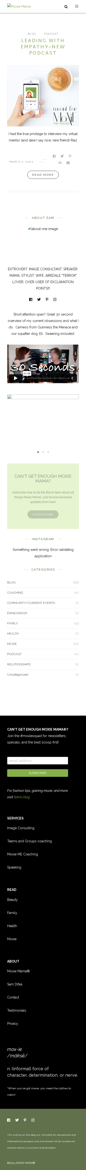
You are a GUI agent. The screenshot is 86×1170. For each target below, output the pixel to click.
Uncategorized (17, 674)
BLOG (32, 33)
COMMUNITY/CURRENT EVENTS (31, 603)
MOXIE (43, 413)
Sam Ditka (14, 984)
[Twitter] (39, 299)
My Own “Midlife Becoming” (43, 422)
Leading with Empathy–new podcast (43, 47)
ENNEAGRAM (17, 613)
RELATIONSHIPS (19, 664)
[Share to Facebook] (54, 156)
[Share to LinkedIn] (60, 163)
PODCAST (51, 33)
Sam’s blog (22, 797)
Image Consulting (20, 828)
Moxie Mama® (18, 971)
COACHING (15, 592)
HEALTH (13, 633)
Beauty (12, 900)
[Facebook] (31, 299)
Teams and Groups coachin (28, 841)
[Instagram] (55, 299)
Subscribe (43, 514)
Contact (13, 997)
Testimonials (16, 1010)
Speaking (14, 867)
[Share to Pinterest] (70, 156)
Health (12, 926)
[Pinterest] (47, 299)
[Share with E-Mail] (68, 163)
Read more (43, 174)
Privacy (12, 1023)
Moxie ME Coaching (22, 854)
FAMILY (12, 623)
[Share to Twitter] (62, 156)
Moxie (11, 939)
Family (12, 913)
